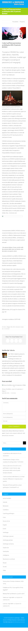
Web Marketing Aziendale (19, 622)
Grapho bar (6, 547)
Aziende (5, 502)
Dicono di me (6, 521)
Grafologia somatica (8, 544)
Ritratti (4, 563)
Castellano (6, 509)
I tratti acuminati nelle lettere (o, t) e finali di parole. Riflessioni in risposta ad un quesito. (13, 479)
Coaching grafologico (8, 513)
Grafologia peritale (8, 540)
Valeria (4, 326)
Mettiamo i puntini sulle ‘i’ (18, 593)
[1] (20, 88)
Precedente (15, 21)
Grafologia (5, 532)
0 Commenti (6, 328)
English (5, 525)
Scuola (5, 566)
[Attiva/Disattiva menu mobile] (25, 5)
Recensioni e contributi (9, 559)
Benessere (18, 326)
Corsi (4, 517)
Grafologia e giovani (8, 536)
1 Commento (13, 393)
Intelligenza (6, 555)
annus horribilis (7, 498)
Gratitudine (6, 551)
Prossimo (22, 21)
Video (4, 570)
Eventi (4, 528)
